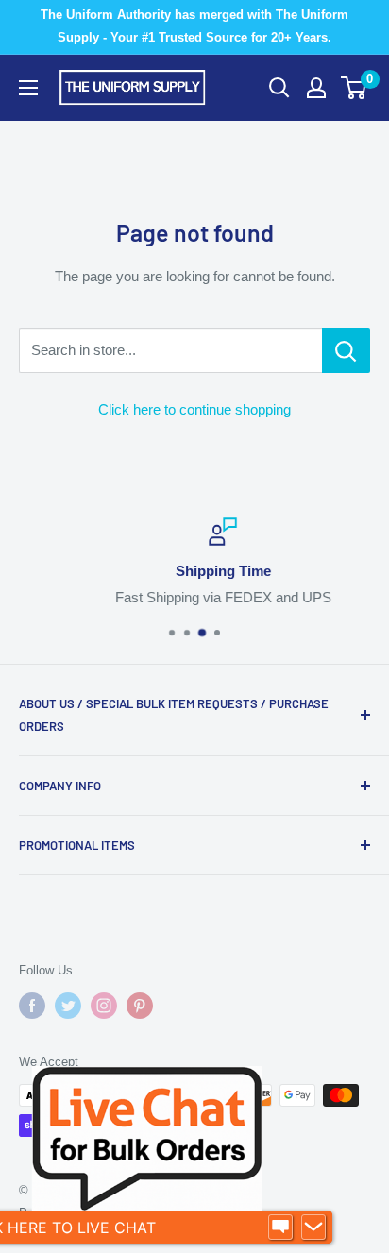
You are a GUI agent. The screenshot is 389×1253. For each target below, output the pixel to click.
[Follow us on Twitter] (68, 1005)
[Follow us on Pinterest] (140, 1005)
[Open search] (279, 87)
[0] (354, 87)
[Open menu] (28, 87)
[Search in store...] (346, 350)
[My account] (316, 87)
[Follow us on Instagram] (104, 1005)
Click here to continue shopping (194, 409)
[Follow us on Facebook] (32, 1005)
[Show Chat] (280, 1227)
